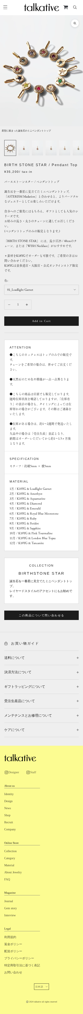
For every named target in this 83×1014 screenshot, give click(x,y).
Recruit (8, 822)
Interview (10, 915)
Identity (9, 794)
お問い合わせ (13, 972)
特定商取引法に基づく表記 (22, 965)
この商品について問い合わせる (41, 615)
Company (10, 829)
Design (8, 801)
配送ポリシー (13, 951)
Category (9, 858)
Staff (33, 772)
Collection (10, 851)
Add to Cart (41, 321)
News (7, 808)
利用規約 (10, 937)
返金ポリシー (13, 944)
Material (9, 865)
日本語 (39, 986)
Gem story (10, 908)
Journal (8, 901)
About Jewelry (13, 872)
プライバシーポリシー (19, 958)
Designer (14, 772)
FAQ (7, 879)
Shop (7, 815)
